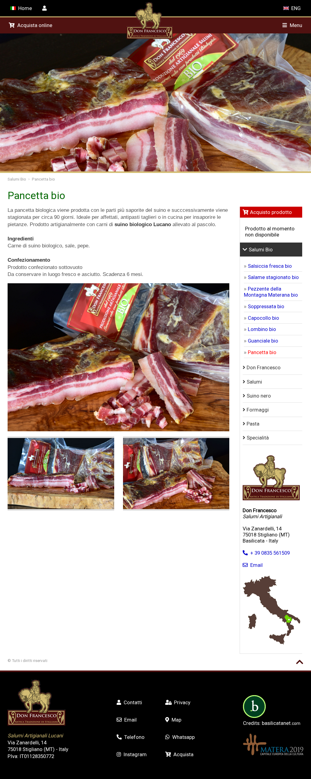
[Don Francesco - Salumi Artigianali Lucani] (150, 37)
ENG (296, 8)
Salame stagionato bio (273, 277)
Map (176, 720)
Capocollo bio (263, 318)
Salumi (254, 382)
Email (256, 565)
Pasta (253, 424)
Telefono (134, 737)
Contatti (133, 702)
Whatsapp (183, 737)
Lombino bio (262, 329)
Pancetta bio (43, 179)
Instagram (135, 754)
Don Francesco (264, 367)
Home (25, 8)
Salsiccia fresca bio (270, 266)
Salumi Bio (17, 179)
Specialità (258, 438)
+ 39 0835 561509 (270, 553)
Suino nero (259, 396)
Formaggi (258, 410)
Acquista (183, 754)
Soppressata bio (266, 306)
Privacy (182, 702)
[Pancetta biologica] (61, 473)
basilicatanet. (281, 723)
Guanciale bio (263, 341)
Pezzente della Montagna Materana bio (271, 292)
